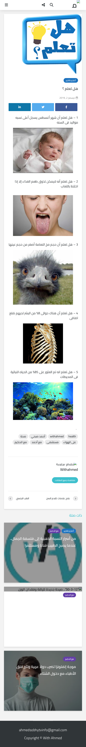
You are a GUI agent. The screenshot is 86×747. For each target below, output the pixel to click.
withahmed (57, 436)
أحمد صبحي (38, 436)
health (72, 436)
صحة (23, 436)
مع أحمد (37, 442)
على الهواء (69, 442)
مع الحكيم (21, 442)
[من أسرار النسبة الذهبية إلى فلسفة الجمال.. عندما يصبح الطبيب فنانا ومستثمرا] (43, 552)
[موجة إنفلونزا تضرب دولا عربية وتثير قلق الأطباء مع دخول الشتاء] (43, 680)
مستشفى (53, 442)
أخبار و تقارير (71, 80)
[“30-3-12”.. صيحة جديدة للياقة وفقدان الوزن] (50, 589)
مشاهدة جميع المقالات (65, 480)
